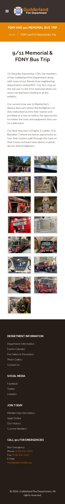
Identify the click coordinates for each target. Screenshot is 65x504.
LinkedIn (12, 394)
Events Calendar (16, 348)
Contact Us (13, 364)
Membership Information (20, 412)
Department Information (20, 343)
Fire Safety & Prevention (20, 354)
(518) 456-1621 (20, 454)
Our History (14, 423)
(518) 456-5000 (24, 451)
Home (12, 34)
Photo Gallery (14, 359)
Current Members (17, 428)
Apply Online (14, 418)
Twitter (11, 388)
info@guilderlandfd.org (19, 462)
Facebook (12, 383)
